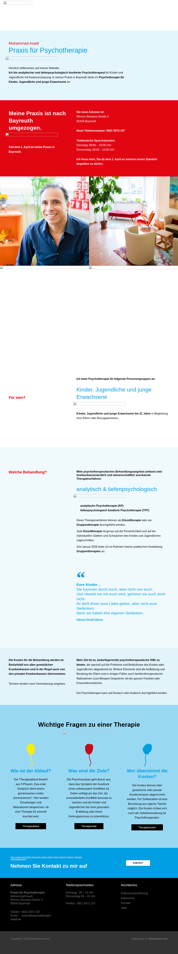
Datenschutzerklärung (134, 893)
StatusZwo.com (158, 938)
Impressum (128, 898)
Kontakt (125, 903)
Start (124, 907)
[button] (171, 15)
